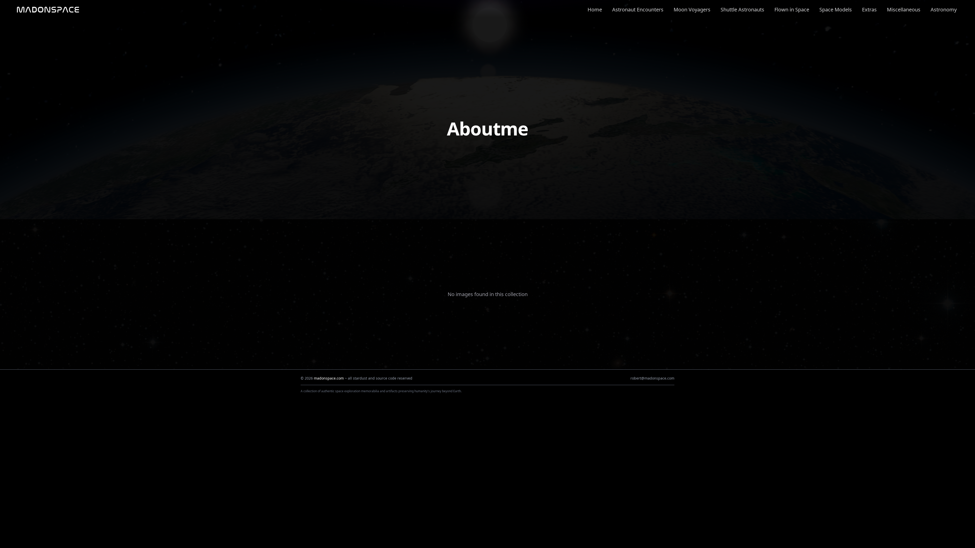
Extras (869, 9)
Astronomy (944, 9)
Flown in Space (791, 9)
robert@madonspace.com (652, 378)
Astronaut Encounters (637, 9)
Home (595, 9)
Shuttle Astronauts (742, 9)
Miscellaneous (903, 9)
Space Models (835, 9)
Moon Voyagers (692, 9)
